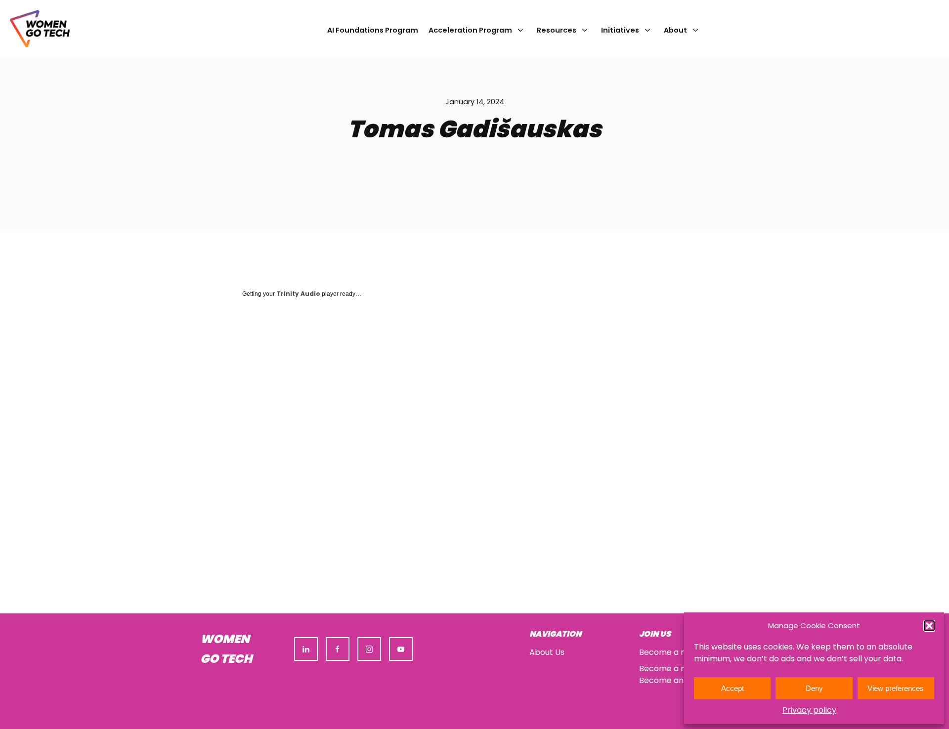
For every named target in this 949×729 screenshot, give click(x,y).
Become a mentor (674, 668)
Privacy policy (809, 710)
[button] (929, 626)
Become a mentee (675, 652)
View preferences (895, 688)
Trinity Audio (298, 293)
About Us (546, 652)
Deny (814, 688)
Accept (732, 688)
